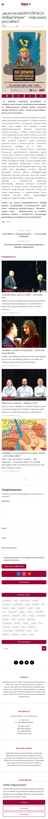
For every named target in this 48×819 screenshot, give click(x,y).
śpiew (31, 634)
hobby (38, 608)
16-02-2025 (17, 312)
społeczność (20, 630)
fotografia (22, 608)
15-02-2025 (17, 365)
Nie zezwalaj (24, 814)
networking (41, 615)
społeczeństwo (8, 630)
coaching (35, 600)
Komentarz (6, 501)
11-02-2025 (17, 471)
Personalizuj (24, 808)
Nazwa (5, 528)
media (24, 615)
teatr (8, 221)
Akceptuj (24, 802)
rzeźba (23, 627)
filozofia (5, 608)
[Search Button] (44, 648)
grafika (30, 608)
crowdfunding (17, 604)
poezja (33, 623)
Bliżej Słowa (25, 600)
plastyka (17, 623)
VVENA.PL (6, 634)
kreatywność (12, 612)
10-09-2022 (26, 26)
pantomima (31, 619)
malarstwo (15, 615)
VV (17, 26)
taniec (29, 630)
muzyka (31, 615)
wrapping (15, 634)
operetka (21, 619)
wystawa (24, 634)
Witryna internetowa (9, 548)
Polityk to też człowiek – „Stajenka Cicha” (20, 403)
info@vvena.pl (26, 733)
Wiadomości (8, 290)
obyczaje (6, 619)
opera (14, 619)
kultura (30, 612)
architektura (7, 600)
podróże (26, 623)
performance (7, 623)
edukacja (36, 604)
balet (16, 600)
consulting (6, 604)
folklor (13, 608)
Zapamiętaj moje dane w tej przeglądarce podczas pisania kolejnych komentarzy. (24, 559)
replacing (6, 627)
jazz (4, 612)
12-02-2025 (17, 415)
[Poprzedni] (22, 478)
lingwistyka (39, 612)
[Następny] (26, 478)
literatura (6, 615)
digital (27, 604)
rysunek (15, 627)
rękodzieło (31, 627)
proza (40, 623)
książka (22, 612)
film (43, 604)
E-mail (4, 538)
